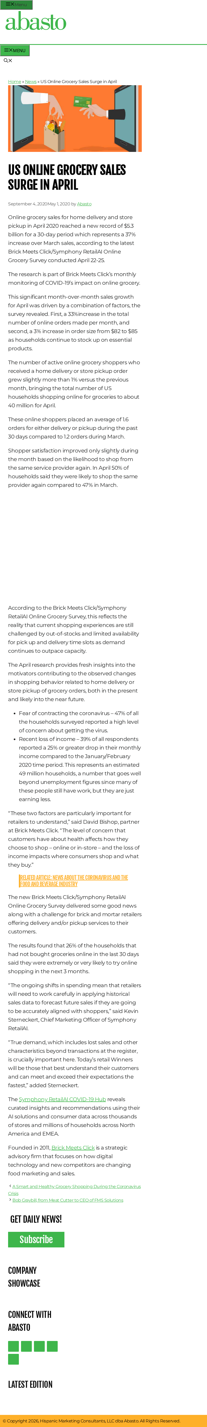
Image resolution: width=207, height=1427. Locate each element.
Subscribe (36, 1239)
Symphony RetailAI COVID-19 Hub (62, 1099)
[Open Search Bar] (8, 61)
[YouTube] (52, 1346)
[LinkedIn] (26, 1346)
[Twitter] (13, 1346)
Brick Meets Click (73, 1147)
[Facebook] (13, 1359)
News (31, 81)
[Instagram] (39, 1346)
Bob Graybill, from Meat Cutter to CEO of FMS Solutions (67, 1200)
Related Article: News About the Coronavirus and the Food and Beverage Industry (74, 880)
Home (14, 81)
